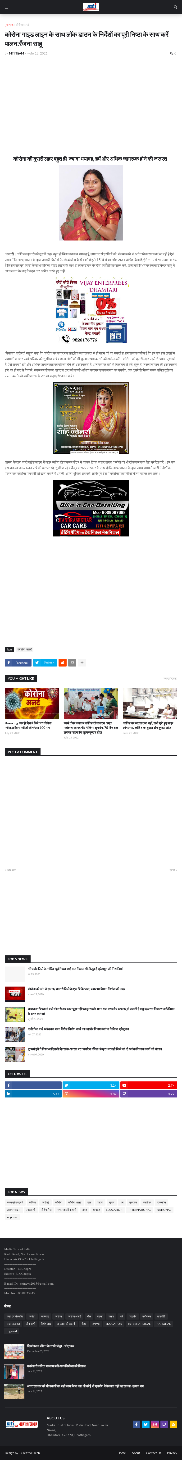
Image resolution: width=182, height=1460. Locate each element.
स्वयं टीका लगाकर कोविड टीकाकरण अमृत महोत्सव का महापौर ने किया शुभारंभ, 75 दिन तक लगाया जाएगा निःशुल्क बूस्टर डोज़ (91, 727)
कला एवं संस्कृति (15, 1202)
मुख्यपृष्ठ (9, 24)
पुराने (172, 870)
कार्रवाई (45, 1202)
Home (122, 1453)
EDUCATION (114, 1209)
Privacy (172, 1453)
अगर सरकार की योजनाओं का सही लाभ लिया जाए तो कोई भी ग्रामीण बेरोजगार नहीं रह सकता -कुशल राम (85, 1386)
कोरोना (58, 1202)
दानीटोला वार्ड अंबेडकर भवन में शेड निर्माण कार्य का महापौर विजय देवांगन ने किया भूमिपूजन (78, 1029)
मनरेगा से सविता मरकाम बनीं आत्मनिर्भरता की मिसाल (56, 1366)
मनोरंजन (147, 1202)
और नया (11, 870)
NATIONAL (164, 1209)
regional (12, 1217)
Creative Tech (30, 1453)
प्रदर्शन (133, 1202)
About (136, 1453)
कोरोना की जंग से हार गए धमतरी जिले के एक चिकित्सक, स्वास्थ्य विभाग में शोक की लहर (76, 989)
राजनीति (161, 1202)
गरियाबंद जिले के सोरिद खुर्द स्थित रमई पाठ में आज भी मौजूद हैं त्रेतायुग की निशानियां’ (75, 969)
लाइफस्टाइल (13, 1209)
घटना (100, 1202)
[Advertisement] (91, 95)
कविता (32, 1202)
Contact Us (153, 1453)
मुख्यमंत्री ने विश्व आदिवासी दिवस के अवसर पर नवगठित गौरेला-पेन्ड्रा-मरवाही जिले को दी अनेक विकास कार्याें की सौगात (95, 1049)
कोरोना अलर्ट (22, 24)
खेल (89, 1202)
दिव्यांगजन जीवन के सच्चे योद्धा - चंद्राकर (50, 1346)
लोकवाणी (31, 1209)
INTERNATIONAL (139, 1209)
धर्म (121, 1202)
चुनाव (111, 1202)
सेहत (84, 1209)
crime (96, 1209)
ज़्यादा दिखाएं (170, 678)
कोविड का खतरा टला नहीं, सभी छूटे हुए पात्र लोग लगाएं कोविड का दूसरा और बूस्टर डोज (148, 725)
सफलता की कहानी (66, 1209)
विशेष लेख (46, 1209)
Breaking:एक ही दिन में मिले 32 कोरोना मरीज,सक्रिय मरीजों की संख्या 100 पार (28, 725)
